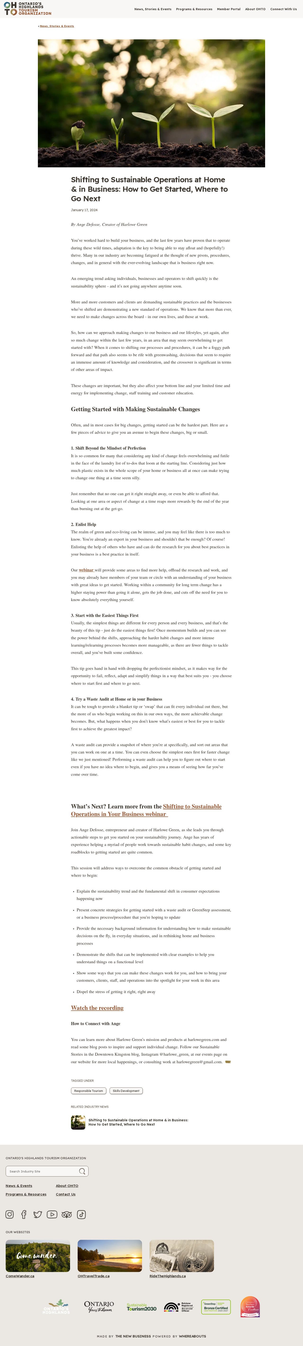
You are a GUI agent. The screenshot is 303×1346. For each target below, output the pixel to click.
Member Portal (229, 9)
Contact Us (66, 1194)
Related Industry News (90, 1107)
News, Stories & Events (152, 9)
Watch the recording (97, 1007)
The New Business (133, 1336)
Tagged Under (82, 1080)
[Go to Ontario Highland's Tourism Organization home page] (27, 9)
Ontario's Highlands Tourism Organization (46, 1158)
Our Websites (18, 1232)
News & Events (19, 1185)
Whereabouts (192, 1336)
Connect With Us (283, 9)
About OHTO (255, 9)
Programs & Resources (194, 9)
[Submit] (82, 1171)
